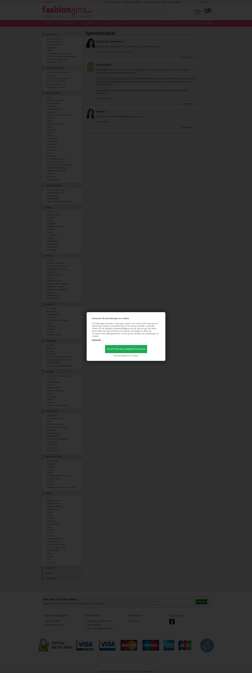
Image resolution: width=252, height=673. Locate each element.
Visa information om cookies (126, 355)
